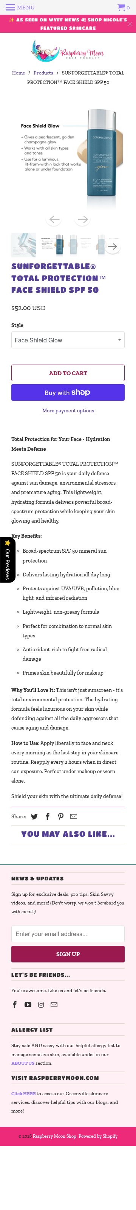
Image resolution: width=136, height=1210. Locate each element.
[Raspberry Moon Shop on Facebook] (15, 1005)
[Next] (82, 218)
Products (43, 73)
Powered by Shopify (98, 1136)
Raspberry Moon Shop (54, 1136)
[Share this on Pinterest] (60, 817)
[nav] (20, 7)
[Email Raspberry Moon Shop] (55, 1005)
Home (18, 73)
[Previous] (53, 218)
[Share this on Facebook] (46, 817)
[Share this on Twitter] (33, 817)
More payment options (68, 410)
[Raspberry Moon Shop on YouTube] (29, 1005)
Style (17, 325)
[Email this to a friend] (72, 817)
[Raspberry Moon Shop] (68, 51)
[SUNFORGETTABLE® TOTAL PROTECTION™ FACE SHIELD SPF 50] (68, 155)
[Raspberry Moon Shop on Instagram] (42, 1005)
